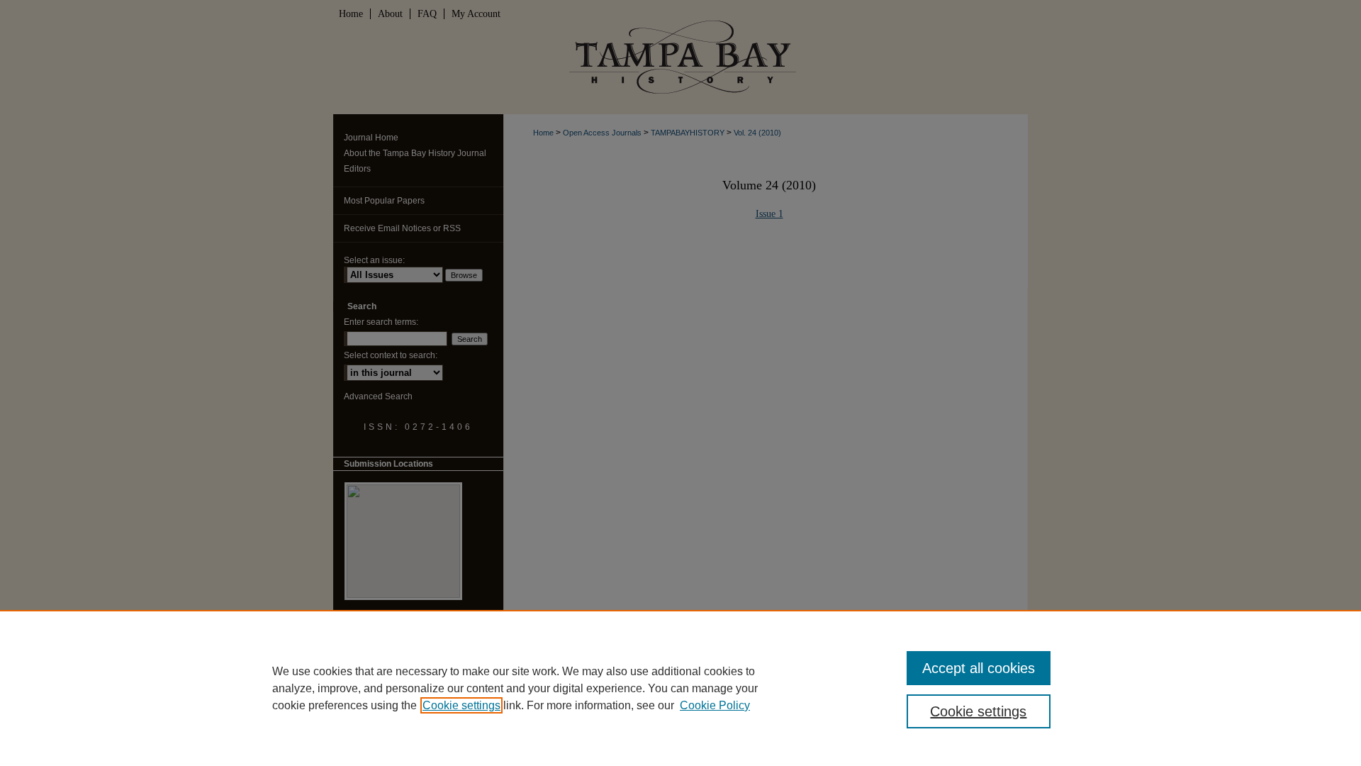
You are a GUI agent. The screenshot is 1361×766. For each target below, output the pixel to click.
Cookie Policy (715, 705)
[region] (680, 688)
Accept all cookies (978, 668)
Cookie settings (461, 705)
